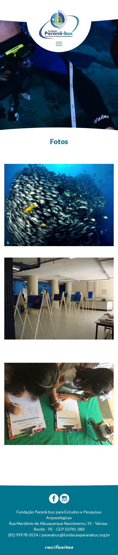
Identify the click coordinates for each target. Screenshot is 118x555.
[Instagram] (64, 498)
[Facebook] (54, 498)
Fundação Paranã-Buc (59, 24)
